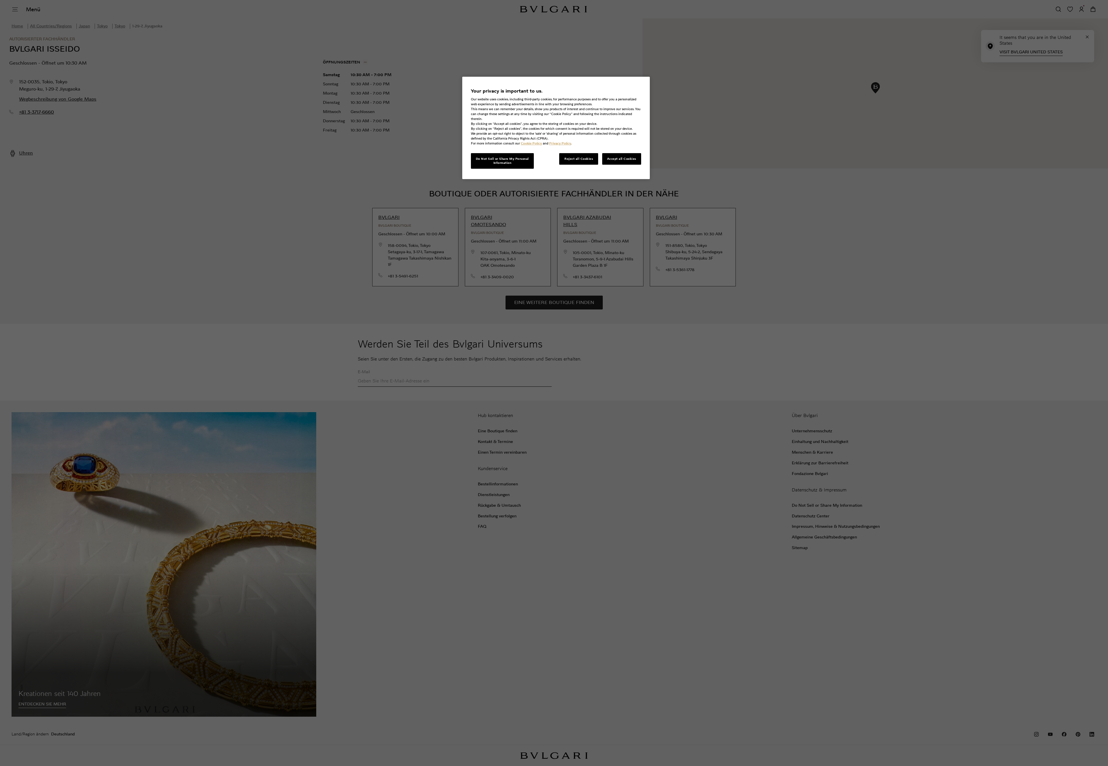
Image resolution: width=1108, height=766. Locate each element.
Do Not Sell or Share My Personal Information (502, 161)
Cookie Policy (531, 143)
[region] (556, 128)
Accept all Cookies (621, 159)
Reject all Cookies (578, 159)
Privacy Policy (560, 143)
